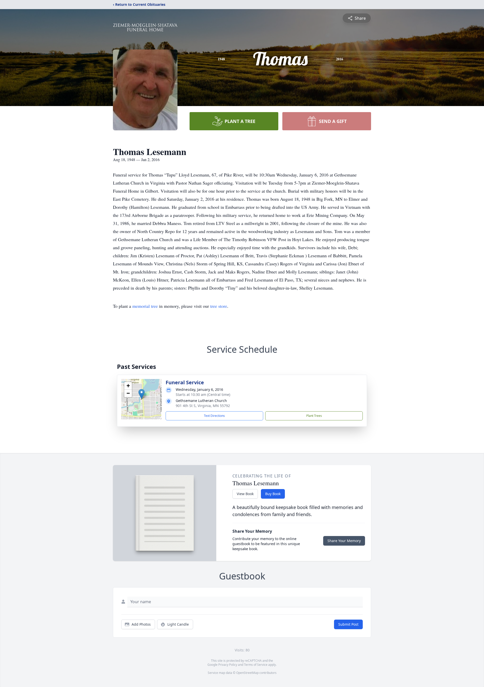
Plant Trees (314, 416)
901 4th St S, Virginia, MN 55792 (203, 405)
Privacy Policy (227, 665)
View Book (245, 493)
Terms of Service (255, 665)
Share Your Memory (344, 540)
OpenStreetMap (247, 673)
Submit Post (348, 624)
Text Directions (214, 416)
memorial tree (145, 306)
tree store (218, 306)
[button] (141, 394)
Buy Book (273, 493)
